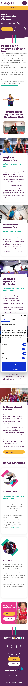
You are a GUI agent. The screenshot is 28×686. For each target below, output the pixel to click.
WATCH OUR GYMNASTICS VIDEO (8, 23)
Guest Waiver (14, 663)
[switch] (24, 349)
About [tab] (23, 319)
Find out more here (14, 527)
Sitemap (21, 679)
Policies (16, 679)
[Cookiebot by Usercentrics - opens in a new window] (20, 316)
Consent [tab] (5, 319)
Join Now (14, 7)
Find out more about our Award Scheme (13, 451)
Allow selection (14, 369)
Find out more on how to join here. (9, 85)
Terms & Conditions (9, 679)
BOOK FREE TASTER (7, 29)
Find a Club (20, 29)
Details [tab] (14, 319)
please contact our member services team (14, 589)
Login (14, 659)
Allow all (14, 364)
